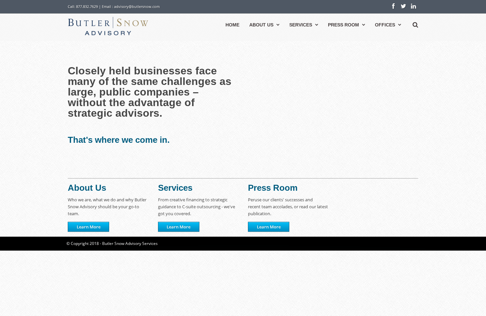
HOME (232, 24)
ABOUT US (261, 24)
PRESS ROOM (343, 24)
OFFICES (385, 24)
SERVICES (300, 24)
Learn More (89, 227)
